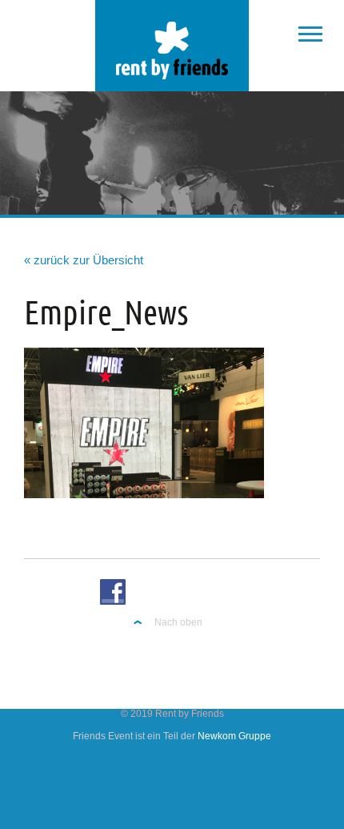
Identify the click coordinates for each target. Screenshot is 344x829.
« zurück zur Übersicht (83, 260)
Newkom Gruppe (234, 736)
